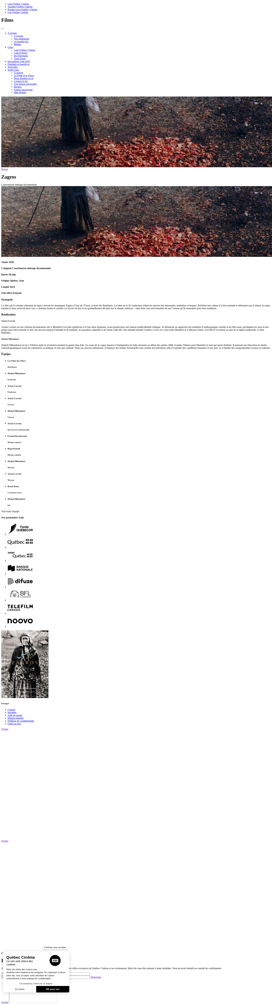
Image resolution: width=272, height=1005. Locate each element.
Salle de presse (15, 715)
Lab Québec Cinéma (18, 12)
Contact (11, 709)
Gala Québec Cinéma (18, 4)
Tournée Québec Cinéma (20, 6)
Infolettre (12, 712)
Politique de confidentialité (21, 721)
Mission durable (15, 718)
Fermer (4, 729)
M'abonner (96, 977)
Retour (4, 169)
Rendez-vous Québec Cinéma (22, 9)
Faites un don (14, 723)
